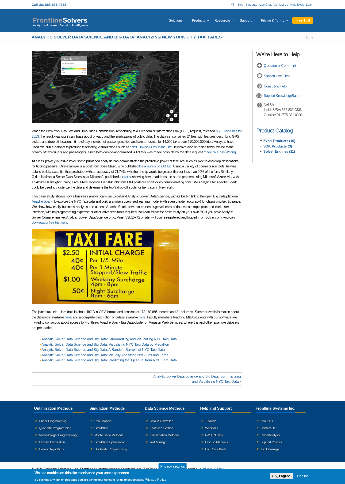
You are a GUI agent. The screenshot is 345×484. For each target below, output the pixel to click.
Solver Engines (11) (279, 151)
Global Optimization (52, 442)
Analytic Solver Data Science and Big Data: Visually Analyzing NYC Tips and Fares (105, 355)
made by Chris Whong (219, 152)
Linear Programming (52, 421)
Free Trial (302, 20)
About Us (267, 421)
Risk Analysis (102, 421)
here (68, 317)
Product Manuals (216, 442)
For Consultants (215, 449)
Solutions (176, 20)
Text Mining (157, 442)
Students (251, 4)
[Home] (60, 21)
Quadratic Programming (55, 428)
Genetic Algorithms (51, 449)
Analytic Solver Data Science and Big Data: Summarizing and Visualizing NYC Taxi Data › (197, 379)
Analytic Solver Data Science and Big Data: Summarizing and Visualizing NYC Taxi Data (109, 339)
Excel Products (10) (279, 141)
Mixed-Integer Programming (58, 435)
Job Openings (270, 449)
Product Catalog (274, 130)
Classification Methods (165, 435)
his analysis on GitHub (155, 166)
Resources (222, 20)
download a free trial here (49, 222)
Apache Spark (42, 201)
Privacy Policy (212, 469)
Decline (303, 476)
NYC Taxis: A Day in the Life (151, 147)
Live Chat (265, 4)
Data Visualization (161, 421)
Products (198, 20)
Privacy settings (172, 466)
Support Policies (271, 442)
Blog (240, 4)
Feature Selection (161, 428)
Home (308, 37)
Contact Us (281, 4)
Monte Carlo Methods (108, 435)
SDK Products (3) (277, 146)
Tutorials (210, 421)
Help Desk (297, 4)
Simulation (101, 428)
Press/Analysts (270, 435)
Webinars (211, 428)
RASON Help (214, 435)
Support (246, 20)
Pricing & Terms (272, 20)
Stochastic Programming (110, 449)
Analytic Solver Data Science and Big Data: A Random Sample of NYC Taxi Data (103, 350)
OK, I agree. (281, 476)
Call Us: (38, 5)
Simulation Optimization (110, 442)
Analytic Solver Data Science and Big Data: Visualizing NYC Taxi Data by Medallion (105, 344)
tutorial (126, 177)
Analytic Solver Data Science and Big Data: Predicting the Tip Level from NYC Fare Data (109, 360)
